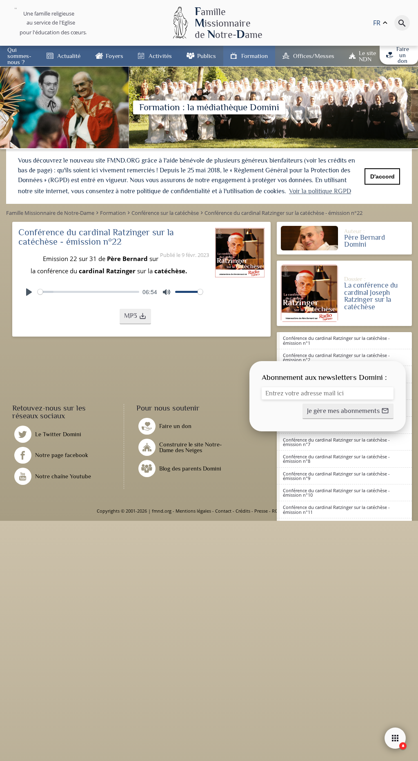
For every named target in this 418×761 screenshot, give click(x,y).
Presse (261, 511)
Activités (160, 55)
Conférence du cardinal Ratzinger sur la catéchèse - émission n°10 (336, 492)
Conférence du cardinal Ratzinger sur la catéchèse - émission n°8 (336, 458)
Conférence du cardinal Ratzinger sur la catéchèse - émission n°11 (336, 509)
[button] (135, 316)
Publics (206, 55)
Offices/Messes (313, 55)
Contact (223, 511)
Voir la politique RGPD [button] (320, 191)
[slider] (88, 292)
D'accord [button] (382, 176)
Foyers (114, 55)
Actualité (68, 55)
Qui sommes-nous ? (19, 55)
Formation (254, 55)
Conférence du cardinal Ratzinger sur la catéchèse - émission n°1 (336, 340)
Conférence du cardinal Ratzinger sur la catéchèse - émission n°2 (336, 357)
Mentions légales (193, 511)
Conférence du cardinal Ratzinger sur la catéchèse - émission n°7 (336, 442)
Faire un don (402, 55)
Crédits (243, 511)
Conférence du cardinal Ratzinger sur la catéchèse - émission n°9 (336, 476)
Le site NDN (367, 55)
